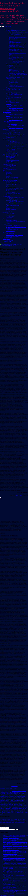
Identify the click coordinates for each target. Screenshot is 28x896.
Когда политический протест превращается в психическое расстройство (14, 840)
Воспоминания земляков (15, 42)
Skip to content (7, 26)
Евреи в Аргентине (11, 165)
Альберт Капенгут (20, 795)
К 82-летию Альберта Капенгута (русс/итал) (14, 851)
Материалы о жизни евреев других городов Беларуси (15, 78)
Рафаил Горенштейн (5, 808)
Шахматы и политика (11, 220)
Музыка (5, 232)
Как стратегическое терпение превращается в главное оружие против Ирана (14, 837)
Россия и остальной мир (12, 177)
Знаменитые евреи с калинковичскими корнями (16, 45)
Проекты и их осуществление (16, 201)
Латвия (8, 116)
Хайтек (8, 176)
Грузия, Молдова (7, 121)
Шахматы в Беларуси (17, 811)
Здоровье (8, 208)
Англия (8, 98)
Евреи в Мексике (10, 158)
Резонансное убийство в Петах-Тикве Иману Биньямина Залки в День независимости (14, 858)
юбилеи (11, 812)
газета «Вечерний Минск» (11, 801)
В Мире (5, 170)
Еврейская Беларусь (8, 29)
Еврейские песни (10, 150)
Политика (8, 172)
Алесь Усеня (12, 795)
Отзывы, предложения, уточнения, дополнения (18, 60)
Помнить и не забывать (12, 130)
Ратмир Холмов (23, 807)
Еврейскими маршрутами (12, 162)
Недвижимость (10, 207)
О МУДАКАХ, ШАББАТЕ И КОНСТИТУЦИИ (15, 842)
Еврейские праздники (11, 181)
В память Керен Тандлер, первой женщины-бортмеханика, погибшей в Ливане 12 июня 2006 (14, 865)
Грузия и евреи (13, 124)
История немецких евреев (15, 97)
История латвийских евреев (16, 117)
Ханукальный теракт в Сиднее (11, 888)
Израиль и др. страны (11, 153)
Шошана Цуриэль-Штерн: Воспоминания (13, 892)
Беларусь (5, 212)
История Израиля (10, 140)
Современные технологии (12, 205)
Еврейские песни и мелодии (13, 182)
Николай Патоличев (13, 807)
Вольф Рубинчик (14, 800)
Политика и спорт (10, 231)
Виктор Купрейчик (21, 799)
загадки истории (21, 803)
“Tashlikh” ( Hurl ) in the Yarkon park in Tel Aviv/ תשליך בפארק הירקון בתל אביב (12, 820)
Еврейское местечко (11, 184)
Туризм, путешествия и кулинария (15, 197)
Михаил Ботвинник (22, 805)
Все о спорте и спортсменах (13, 225)
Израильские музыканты (12, 236)
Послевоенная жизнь (14, 33)
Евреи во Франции (14, 102)
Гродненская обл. (13, 85)
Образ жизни (6, 196)
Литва (7, 113)
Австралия (5, 168)
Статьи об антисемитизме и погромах (15, 134)
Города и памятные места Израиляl (15, 146)
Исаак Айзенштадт (13, 804)
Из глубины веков (10, 215)
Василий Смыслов (10, 799)
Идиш (7, 185)
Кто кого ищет (15, 62)
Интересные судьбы (11, 189)
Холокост (5, 129)
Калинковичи (9, 217)
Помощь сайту (6, 239)
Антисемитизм (7, 133)
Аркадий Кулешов (4, 796)
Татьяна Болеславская (16, 808)
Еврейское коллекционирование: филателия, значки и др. (14, 191)
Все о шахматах (7, 219)
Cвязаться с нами (7, 237)
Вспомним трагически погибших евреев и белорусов (17, 48)
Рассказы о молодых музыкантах (14, 235)
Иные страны (9, 161)
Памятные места (7, 241)
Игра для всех (9, 223)
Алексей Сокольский (18, 793)
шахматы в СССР (4, 812)
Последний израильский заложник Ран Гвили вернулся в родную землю (14, 886)
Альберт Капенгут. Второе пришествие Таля (14, 880)
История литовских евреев (16, 114)
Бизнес (7, 204)
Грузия (7, 122)
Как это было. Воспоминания (16, 86)
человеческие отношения (11, 809)
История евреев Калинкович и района (15, 30)
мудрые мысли (3, 807)
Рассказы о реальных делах (16, 203)
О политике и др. (10, 216)
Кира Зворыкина (12, 805)
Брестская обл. (12, 84)
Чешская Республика (11, 93)
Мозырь (11, 69)
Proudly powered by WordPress (7, 895)
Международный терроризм (13, 178)
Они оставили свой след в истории (15, 188)
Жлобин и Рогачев (13, 70)
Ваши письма (12, 58)
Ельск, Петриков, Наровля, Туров (17, 71)
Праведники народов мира (13, 132)
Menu (2, 26)
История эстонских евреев (15, 120)
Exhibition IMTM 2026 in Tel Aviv (11, 884)
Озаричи (11, 55)
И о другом (9, 211)
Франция (8, 101)
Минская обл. (12, 80)
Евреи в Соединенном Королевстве (18, 100)
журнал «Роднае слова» (10, 803)
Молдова (8, 126)
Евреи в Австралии (11, 169)
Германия (8, 96)
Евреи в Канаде (10, 157)
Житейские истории (11, 209)
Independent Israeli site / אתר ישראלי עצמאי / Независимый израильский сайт (12, 7)
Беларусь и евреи (10, 88)
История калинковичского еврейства (18, 31)
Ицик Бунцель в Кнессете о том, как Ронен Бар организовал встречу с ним (15, 853)
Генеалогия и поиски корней (13, 194)
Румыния (8, 104)
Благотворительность (11, 200)
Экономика (9, 173)
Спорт (4, 224)
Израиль (5, 138)
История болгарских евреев (16, 108)
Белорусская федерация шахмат (18, 796)
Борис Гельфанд (18, 797)
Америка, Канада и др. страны (11, 154)
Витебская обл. (13, 81)
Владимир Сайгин (4, 800)
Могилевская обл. (13, 82)
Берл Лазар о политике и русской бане (13, 871)
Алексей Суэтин (4, 795)
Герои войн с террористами (16, 142)
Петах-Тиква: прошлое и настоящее (18, 148)
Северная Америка (8, 164)
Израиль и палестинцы (12, 152)
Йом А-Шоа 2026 (7, 870)
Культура (8, 174)
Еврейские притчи (10, 186)
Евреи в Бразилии (10, 166)
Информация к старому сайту (16, 57)
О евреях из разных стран (12, 160)
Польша (8, 90)
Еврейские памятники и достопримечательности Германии (15, 110)
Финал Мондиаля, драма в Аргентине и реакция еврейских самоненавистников (15, 849)
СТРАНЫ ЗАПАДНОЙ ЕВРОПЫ (11, 89)
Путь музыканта (10, 233)
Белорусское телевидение (6, 797)
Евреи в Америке (10, 156)
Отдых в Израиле (10, 149)
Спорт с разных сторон (12, 229)
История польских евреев (15, 92)
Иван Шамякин (4, 804)
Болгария (8, 106)
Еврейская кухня (13, 199)
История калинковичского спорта (17, 43)
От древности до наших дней (16, 125)
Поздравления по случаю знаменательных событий (15, 51)
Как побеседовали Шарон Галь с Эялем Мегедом (15, 835)
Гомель (11, 66)
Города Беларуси (10, 213)
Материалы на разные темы (13, 193)
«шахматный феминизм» (6, 793)
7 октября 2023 (13, 141)
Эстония (8, 118)
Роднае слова (18, 495)
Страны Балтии (7, 112)
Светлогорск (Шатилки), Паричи (17, 73)
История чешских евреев (15, 94)
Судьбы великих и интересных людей (15, 221)
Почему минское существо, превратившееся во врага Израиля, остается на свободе (15, 844)
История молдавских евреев (16, 128)
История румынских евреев (16, 105)
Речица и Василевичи (14, 67)
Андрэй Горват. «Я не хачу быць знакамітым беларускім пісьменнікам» (13, 821)
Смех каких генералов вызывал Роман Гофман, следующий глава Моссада (15, 890)
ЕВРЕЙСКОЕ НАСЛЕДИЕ (10, 180)
